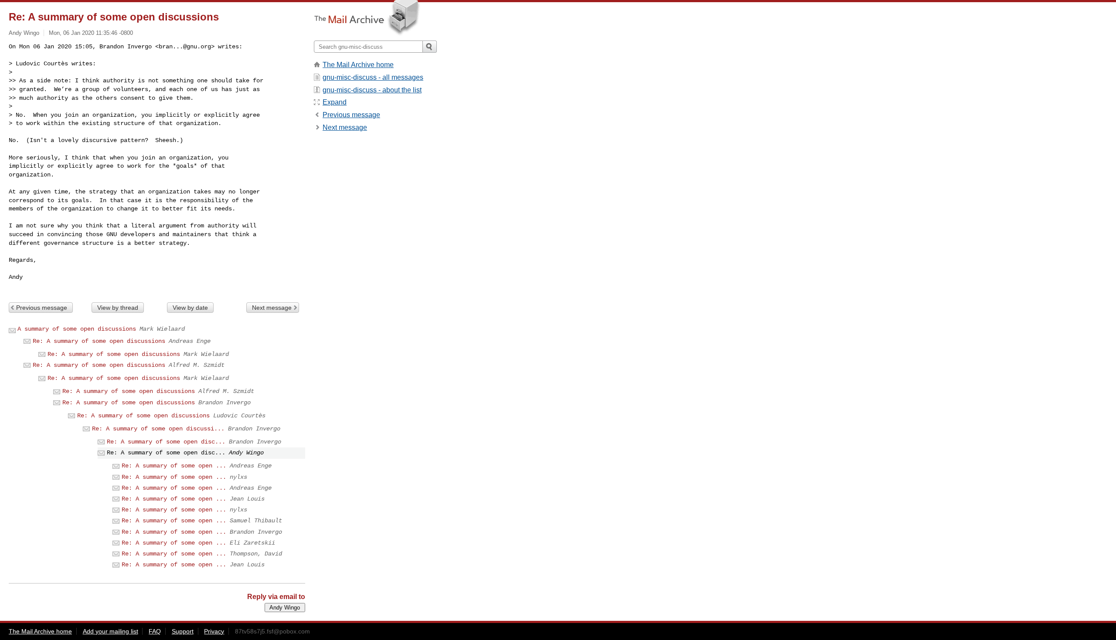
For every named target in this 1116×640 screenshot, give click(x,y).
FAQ (155, 631)
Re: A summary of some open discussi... (158, 428)
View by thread (117, 307)
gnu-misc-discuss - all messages (373, 77)
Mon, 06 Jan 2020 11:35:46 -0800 (91, 33)
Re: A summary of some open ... (174, 465)
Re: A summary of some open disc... (166, 441)
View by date (190, 307)
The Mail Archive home (358, 64)
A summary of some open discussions (76, 328)
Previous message (41, 307)
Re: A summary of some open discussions (99, 341)
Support (183, 631)
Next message (272, 307)
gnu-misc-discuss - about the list (372, 90)
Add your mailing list (110, 631)
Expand (335, 102)
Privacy (214, 631)
